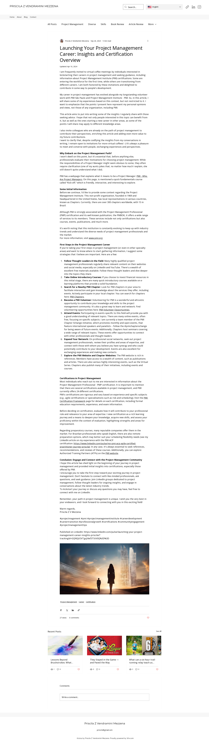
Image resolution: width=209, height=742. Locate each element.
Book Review (117, 24)
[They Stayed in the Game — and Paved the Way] (104, 645)
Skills (103, 24)
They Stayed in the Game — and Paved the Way (104, 661)
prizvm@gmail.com (104, 730)
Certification (90, 602)
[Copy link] (187, 6)
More (151, 24)
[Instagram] (199, 7)
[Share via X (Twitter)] (67, 610)
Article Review (136, 24)
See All (158, 631)
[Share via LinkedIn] (73, 610)
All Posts (52, 24)
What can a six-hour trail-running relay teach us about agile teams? (142, 661)
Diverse (92, 24)
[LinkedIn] (193, 7)
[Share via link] (79, 610)
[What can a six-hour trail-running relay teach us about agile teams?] (143, 645)
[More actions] (147, 40)
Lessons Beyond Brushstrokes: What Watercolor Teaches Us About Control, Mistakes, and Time (64, 661)
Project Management (72, 24)
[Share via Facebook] (61, 610)
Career (81, 602)
